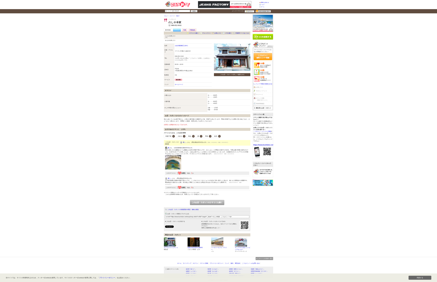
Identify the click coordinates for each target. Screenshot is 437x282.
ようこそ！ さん (238, 11)
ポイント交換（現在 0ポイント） (262, 99)
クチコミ (177, 30)
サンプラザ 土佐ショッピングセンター (242, 248)
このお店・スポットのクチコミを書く (207, 202)
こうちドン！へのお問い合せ (251, 263)
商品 (191, 136)
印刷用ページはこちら (242, 33)
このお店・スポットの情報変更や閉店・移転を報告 (183, 209)
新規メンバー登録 (263, 11)
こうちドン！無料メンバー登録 (263, 56)
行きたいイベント (261, 91)
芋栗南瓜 (192, 30)
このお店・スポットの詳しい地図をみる (232, 74)
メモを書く (228, 33)
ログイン (249, 11)
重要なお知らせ (265, 2)
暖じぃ (185, 142)
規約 (232, 263)
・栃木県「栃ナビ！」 (190, 269)
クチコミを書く (194, 33)
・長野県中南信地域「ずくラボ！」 (259, 271)
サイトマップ (187, 263)
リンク (227, 263)
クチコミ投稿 (204, 263)
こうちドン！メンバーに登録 (262, 131)
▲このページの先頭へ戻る (264, 258)
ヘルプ (262, 4)
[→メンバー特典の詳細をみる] (263, 84)
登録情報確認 (260, 103)
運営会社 (237, 263)
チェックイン (206, 33)
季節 (208, 136)
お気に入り (217, 33)
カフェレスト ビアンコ (171, 247)
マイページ (259, 94)
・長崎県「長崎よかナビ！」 (257, 269)
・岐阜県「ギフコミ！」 (234, 271)
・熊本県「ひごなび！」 (213, 269)
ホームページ (179, 84)
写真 (184, 30)
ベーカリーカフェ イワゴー (219, 248)
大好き (181, 136)
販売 (217, 136)
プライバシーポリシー (216, 263)
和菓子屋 (169, 136)
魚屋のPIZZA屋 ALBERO (195, 247)
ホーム (262, 6)
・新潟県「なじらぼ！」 (213, 271)
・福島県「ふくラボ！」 (191, 271)
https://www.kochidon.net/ (263, 145)
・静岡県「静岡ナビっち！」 (235, 269)
